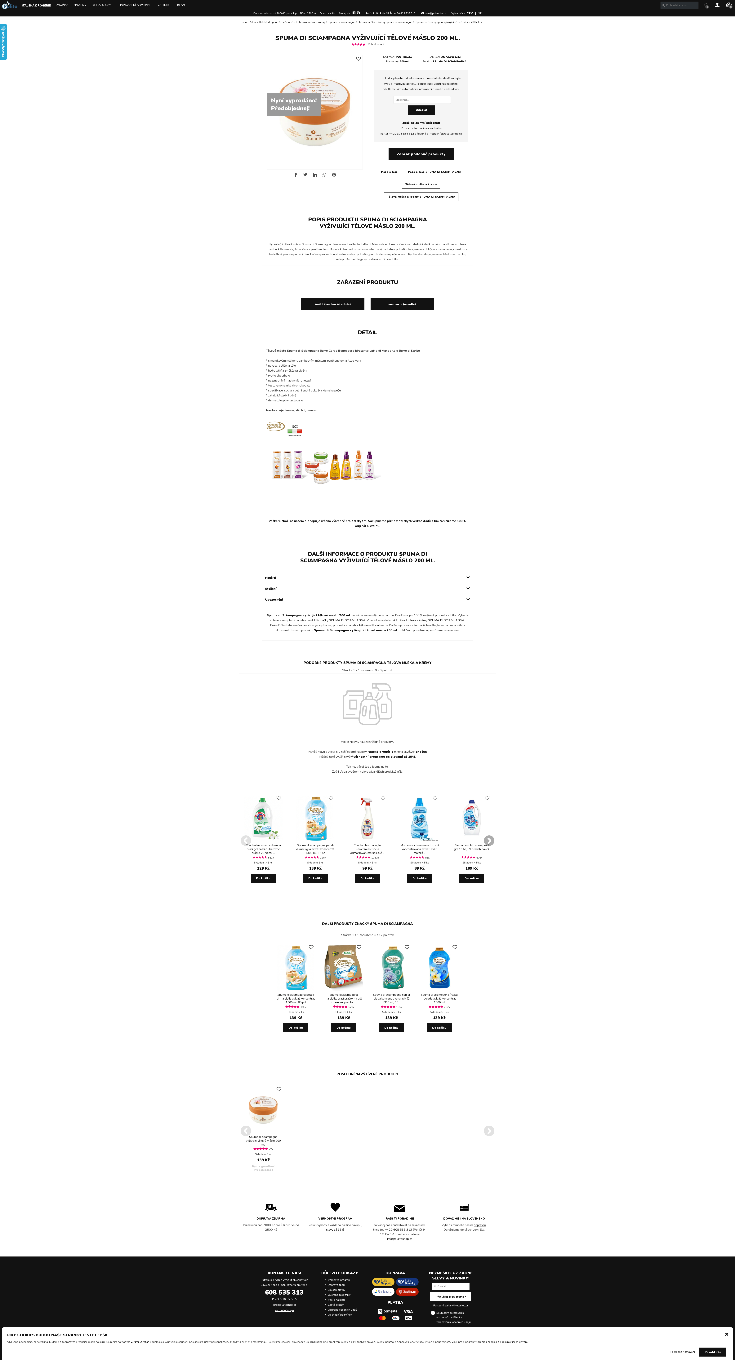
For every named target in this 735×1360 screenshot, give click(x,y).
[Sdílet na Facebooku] (296, 176)
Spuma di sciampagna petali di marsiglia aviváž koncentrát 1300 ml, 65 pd (315, 849)
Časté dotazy (336, 1305)
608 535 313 (284, 1292)
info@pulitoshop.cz (436, 13)
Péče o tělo (288, 22)
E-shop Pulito (248, 22)
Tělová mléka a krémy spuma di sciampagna (385, 22)
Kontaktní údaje (284, 1310)
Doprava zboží (336, 1285)
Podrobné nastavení (682, 1352)
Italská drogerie (36, 5)
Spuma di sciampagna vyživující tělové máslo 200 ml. (263, 1140)
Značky (62, 5)
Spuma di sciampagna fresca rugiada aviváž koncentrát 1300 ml (439, 998)
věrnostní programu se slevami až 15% (384, 757)
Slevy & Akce (102, 5)
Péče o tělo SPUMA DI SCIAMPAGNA (434, 172)
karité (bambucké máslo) (333, 304)
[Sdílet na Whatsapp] (324, 176)
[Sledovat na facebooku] (354, 13)
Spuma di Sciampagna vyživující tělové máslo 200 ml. (448, 22)
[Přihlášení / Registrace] (717, 5)
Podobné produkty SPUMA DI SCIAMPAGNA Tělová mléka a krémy (368, 662)
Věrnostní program (339, 1280)
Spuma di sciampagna (342, 22)
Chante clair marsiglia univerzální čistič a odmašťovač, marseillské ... (367, 849)
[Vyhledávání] (663, 5)
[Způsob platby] (395, 1321)
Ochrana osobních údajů (343, 1310)
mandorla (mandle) (402, 304)
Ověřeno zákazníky (339, 1295)
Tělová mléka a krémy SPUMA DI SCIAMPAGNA (421, 197)
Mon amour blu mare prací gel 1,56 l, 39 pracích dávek (471, 847)
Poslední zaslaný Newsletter (450, 1305)
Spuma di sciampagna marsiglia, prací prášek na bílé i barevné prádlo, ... (344, 998)
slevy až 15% (335, 1230)
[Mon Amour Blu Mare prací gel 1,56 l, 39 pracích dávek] (471, 840)
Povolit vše (713, 1352)
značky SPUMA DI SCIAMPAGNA (342, 620)
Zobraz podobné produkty (421, 154)
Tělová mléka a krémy (312, 22)
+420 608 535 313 (404, 13)
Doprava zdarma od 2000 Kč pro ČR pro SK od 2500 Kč (284, 13)
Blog (181, 5)
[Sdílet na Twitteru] (305, 176)
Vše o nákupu (336, 1300)
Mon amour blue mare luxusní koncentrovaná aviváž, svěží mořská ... (419, 849)
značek (421, 752)
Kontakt (164, 5)
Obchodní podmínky (340, 1315)
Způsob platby (336, 1290)
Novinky (80, 5)
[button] (726, 1334)
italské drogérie (380, 752)
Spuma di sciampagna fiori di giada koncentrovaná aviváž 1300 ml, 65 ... (391, 998)
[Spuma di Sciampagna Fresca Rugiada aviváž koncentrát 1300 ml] (439, 990)
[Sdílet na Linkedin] (315, 176)
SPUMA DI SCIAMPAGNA (449, 61)
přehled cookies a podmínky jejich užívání (502, 1342)
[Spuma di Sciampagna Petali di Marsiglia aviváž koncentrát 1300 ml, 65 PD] (315, 840)
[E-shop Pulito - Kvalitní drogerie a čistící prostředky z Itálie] (10, 8)
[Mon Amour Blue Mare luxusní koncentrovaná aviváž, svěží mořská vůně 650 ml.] (419, 840)
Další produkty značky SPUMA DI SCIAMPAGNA (367, 923)
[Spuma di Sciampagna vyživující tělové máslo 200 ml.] (263, 1132)
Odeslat (422, 110)
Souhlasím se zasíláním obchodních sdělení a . (453, 1317)
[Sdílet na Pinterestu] (334, 176)
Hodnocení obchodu (134, 5)
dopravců (480, 1225)
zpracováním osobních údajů (453, 1322)
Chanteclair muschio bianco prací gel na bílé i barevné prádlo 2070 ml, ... (263, 849)
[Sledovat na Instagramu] (358, 13)
